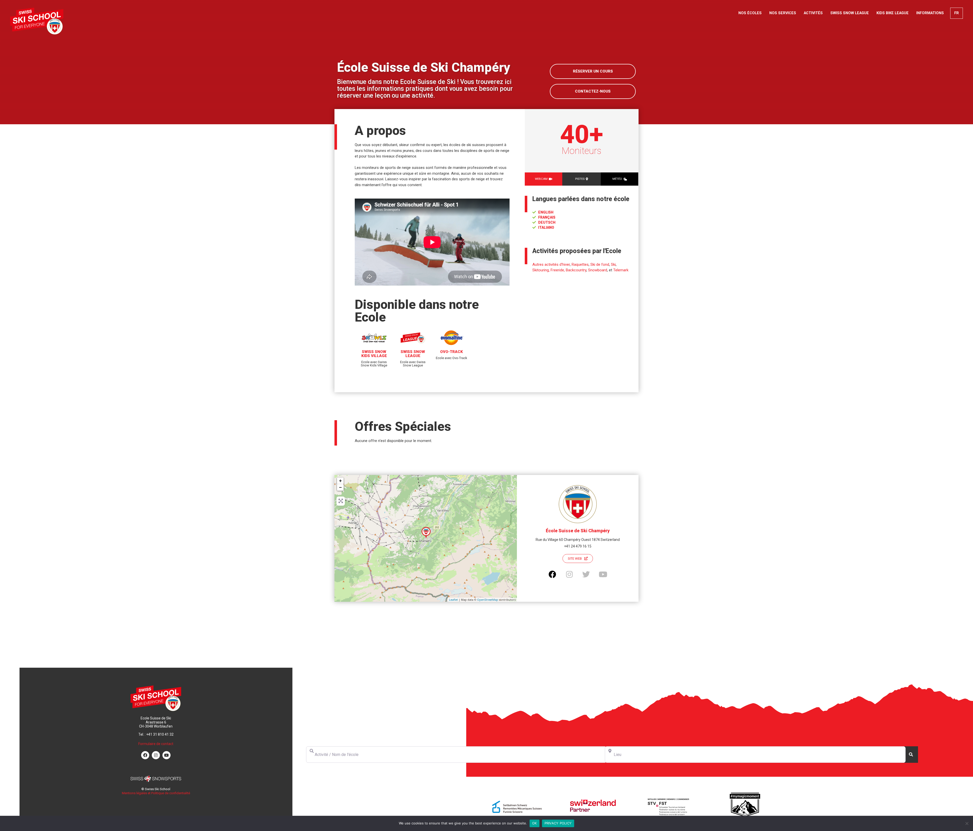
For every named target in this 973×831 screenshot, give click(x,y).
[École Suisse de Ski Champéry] (426, 532)
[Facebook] (145, 755)
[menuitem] (956, 13)
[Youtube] (166, 755)
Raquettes (580, 264)
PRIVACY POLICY (558, 823)
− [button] (340, 487)
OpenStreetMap (487, 600)
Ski (613, 264)
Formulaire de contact (155, 744)
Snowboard (597, 270)
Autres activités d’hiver (551, 264)
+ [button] (340, 480)
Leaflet (453, 600)
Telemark (620, 270)
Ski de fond (599, 264)
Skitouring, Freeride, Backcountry (559, 270)
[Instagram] (156, 755)
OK (534, 823)
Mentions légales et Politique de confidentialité (156, 793)
